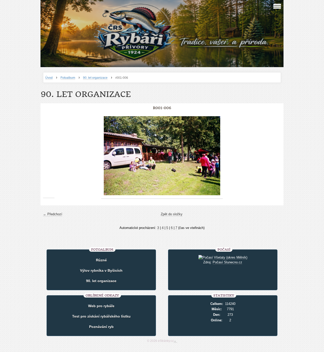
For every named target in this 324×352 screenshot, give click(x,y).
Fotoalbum (67, 78)
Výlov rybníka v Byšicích (101, 270)
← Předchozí (52, 214)
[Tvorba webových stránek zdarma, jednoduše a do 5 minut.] (175, 341)
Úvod (49, 78)
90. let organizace (95, 78)
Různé (101, 260)
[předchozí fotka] (48, 156)
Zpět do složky (172, 214)
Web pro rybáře (101, 306)
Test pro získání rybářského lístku (101, 316)
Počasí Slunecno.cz (227, 262)
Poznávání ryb (101, 327)
